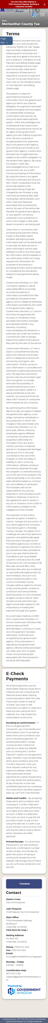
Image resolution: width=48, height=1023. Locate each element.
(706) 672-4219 (21, 947)
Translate (24, 883)
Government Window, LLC (16, 1021)
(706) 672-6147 (18, 950)
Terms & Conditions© (37, 1019)
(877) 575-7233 (13, 973)
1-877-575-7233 (22, 1019)
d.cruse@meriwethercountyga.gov (24, 956)
